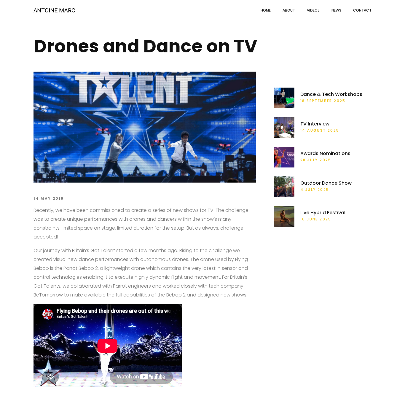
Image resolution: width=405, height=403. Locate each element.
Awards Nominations (325, 153)
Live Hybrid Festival (322, 212)
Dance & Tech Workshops (331, 94)
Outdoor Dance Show (326, 183)
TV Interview (314, 124)
